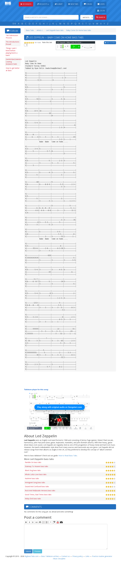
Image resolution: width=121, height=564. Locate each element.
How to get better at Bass (12, 69)
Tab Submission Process (12, 36)
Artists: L (40, 30)
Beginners (26, 4)
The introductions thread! (12, 43)
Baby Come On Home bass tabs (78, 30)
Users (102, 4)
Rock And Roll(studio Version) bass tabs (40, 490)
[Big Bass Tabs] (8, 3)
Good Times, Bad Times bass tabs (38, 494)
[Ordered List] (43, 522)
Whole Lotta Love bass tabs (35, 474)
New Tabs (74, 4)
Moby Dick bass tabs (33, 498)
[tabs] (54, 522)
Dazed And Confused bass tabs (37, 486)
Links (87, 556)
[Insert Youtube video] (57, 522)
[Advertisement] (13, 109)
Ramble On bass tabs (33, 462)
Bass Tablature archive (50, 556)
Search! (101, 17)
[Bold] (26, 522)
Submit (59, 4)
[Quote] (50, 522)
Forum (89, 4)
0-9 (14, 23)
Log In (102, 10)
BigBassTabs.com (32, 556)
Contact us (65, 556)
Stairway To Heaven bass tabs (36, 466)
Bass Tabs (30, 30)
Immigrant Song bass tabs (35, 482)
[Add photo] (61, 522)
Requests (43, 4)
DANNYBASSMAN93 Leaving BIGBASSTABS (13, 61)
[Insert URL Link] (36, 522)
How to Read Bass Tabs (67, 455)
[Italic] (29, 522)
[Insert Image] (40, 522)
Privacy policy (77, 556)
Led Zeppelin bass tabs (55, 30)
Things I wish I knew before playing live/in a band (11, 51)
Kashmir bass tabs (32, 478)
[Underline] (33, 522)
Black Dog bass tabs (33, 470)
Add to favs (110, 43)
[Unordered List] (47, 522)
